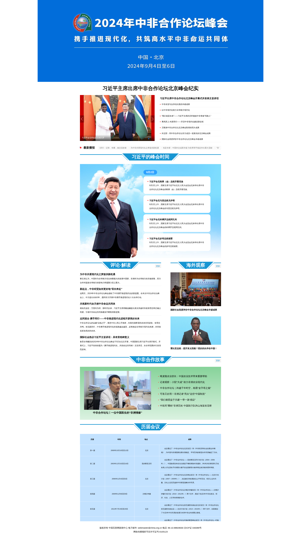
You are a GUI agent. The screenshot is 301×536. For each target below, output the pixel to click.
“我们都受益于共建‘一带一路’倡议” (178, 399)
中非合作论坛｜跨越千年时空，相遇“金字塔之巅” (185, 388)
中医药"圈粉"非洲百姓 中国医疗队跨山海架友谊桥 (186, 405)
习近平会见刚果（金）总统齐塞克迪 (166, 181)
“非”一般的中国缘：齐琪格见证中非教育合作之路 (218, 148)
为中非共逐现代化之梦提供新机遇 (126, 148)
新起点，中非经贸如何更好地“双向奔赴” (101, 289)
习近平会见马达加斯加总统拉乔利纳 (97, 138)
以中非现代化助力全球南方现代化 (176, 110)
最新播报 (89, 147)
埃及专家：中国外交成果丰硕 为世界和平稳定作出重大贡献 (169, 148)
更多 (158, 266)
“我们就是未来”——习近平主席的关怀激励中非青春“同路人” (186, 116)
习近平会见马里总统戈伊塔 (162, 200)
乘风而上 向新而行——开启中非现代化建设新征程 (183, 122)
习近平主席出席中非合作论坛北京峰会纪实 (151, 88)
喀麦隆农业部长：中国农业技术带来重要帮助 (183, 376)
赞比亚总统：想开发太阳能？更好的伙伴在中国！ (193, 348)
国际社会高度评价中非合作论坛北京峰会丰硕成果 (182, 139)
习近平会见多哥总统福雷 (161, 238)
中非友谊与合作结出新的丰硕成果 (176, 104)
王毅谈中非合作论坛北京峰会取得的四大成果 (180, 128)
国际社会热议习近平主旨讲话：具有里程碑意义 (104, 337)
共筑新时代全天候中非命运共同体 (97, 303)
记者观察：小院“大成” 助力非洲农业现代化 (182, 382)
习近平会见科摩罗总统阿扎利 (163, 219)
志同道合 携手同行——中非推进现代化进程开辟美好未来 (109, 318)
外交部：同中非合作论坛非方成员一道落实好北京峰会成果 (186, 133)
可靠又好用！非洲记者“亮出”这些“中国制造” (183, 394)
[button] (152, 119)
